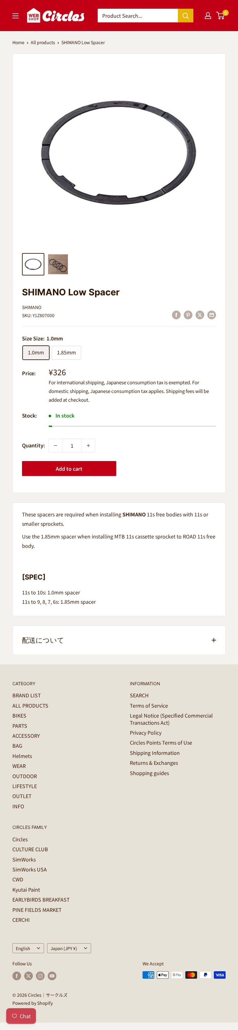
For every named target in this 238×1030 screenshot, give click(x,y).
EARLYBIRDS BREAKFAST (41, 899)
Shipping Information (155, 752)
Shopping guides (149, 773)
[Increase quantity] (88, 445)
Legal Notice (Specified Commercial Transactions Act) (171, 719)
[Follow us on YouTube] (52, 975)
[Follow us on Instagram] (40, 975)
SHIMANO (31, 307)
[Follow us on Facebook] (16, 975)
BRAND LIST (26, 695)
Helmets (22, 756)
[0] (220, 15)
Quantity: (33, 445)
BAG (17, 745)
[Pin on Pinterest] (188, 314)
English (23, 948)
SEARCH (139, 695)
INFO (18, 806)
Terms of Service (149, 705)
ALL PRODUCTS (30, 705)
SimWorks (24, 859)
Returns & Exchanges (154, 762)
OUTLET (22, 796)
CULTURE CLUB (30, 849)
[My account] (208, 15)
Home (18, 42)
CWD (17, 879)
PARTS (19, 725)
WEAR (19, 765)
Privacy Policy (145, 732)
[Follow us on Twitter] (28, 975)
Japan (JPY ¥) (64, 948)
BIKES (19, 715)
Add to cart (69, 468)
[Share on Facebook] (176, 314)
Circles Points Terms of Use (161, 742)
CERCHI (21, 919)
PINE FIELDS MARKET (37, 909)
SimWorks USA (29, 869)
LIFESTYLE (24, 786)
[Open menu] (15, 15)
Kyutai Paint (26, 889)
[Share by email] (211, 314)
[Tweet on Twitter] (200, 314)
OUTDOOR (24, 776)
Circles (20, 839)
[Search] (185, 15)
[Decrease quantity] (55, 445)
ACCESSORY (26, 735)
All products (43, 42)
